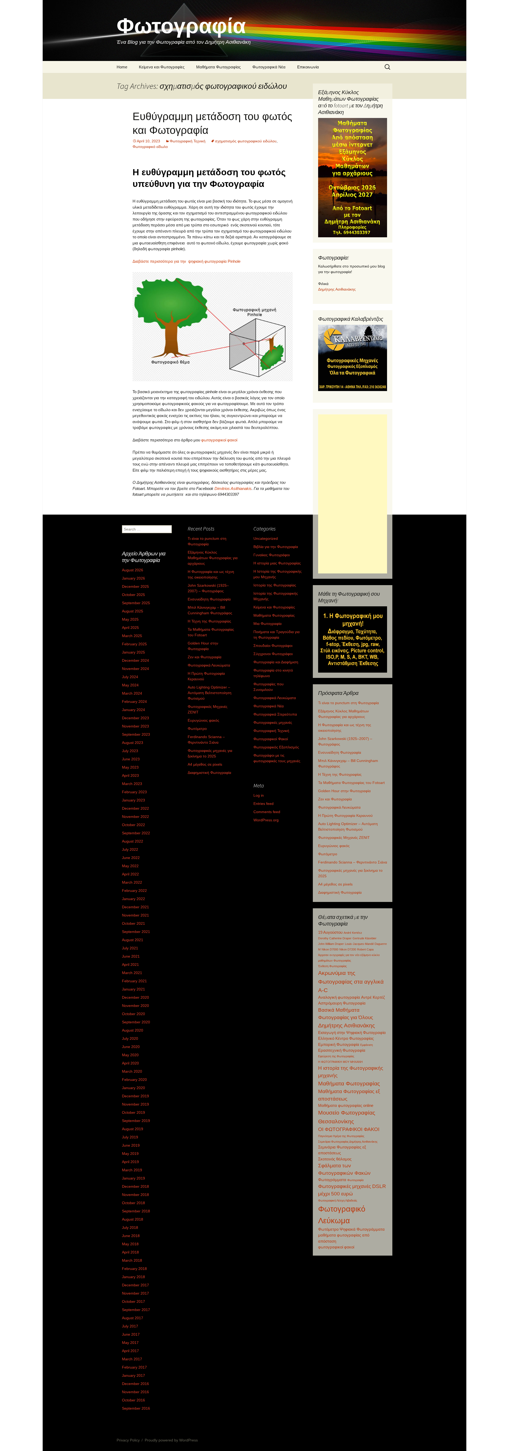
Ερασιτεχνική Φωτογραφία (341, 1050)
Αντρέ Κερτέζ (373, 997)
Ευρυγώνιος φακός (334, 846)
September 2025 (136, 603)
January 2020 (133, 1088)
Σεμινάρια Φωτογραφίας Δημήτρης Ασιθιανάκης (348, 1141)
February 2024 (134, 701)
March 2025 (132, 636)
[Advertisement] (352, 493)
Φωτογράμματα (332, 1179)
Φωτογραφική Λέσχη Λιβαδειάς (337, 1200)
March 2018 (132, 1260)
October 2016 (133, 1400)
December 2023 (135, 718)
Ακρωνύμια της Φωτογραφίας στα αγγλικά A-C (351, 981)
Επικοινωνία (308, 67)
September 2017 (136, 1310)
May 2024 (130, 685)
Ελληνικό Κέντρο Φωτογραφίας (346, 1038)
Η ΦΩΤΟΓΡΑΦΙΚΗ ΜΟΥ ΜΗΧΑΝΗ (340, 1061)
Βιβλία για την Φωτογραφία (275, 547)
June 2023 (131, 759)
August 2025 (132, 611)
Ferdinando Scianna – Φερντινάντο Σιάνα (352, 862)
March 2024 (132, 693)
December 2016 (135, 1384)
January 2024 (133, 710)
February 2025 (134, 644)
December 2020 (135, 997)
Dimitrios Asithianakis (233, 488)
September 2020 (136, 1022)
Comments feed (266, 812)
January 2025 (133, 652)
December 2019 (135, 1096)
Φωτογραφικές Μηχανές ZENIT (344, 837)
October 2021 (133, 923)
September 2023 (136, 734)
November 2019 (135, 1104)
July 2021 (130, 948)
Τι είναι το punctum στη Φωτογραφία (348, 703)
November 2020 (135, 1005)
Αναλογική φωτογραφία (339, 997)
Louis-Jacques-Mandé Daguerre (366, 943)
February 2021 (134, 981)
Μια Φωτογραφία (267, 623)
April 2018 (130, 1252)
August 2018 (132, 1219)
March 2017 (132, 1359)
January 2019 (133, 1178)
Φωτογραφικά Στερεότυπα (275, 714)
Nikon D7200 (347, 949)
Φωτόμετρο (327, 854)
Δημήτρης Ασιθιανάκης (337, 289)
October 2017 (133, 1301)
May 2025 (130, 619)
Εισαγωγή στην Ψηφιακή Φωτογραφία (352, 1032)
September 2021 (136, 932)
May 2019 (130, 1153)
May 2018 (130, 1244)
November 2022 (135, 816)
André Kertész (353, 932)
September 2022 (136, 833)
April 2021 (130, 964)
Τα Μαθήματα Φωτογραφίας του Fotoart (351, 783)
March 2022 (132, 882)
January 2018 (133, 1277)
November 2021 (135, 915)
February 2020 (134, 1079)
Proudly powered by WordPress (171, 1440)
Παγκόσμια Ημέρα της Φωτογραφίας (341, 1136)
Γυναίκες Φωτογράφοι (271, 555)
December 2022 (135, 808)
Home (122, 67)
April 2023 (130, 775)
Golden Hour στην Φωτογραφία (344, 791)
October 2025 (133, 595)
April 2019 (130, 1162)
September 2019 (136, 1121)
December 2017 (135, 1285)
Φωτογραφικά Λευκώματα (339, 807)
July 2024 (130, 677)
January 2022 (133, 899)
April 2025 (130, 627)
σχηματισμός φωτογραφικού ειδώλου (246, 141)
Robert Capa (365, 949)
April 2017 (130, 1351)
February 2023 (134, 792)
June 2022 (131, 858)
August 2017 (132, 1318)
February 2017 (134, 1367)
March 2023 (132, 784)
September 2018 (136, 1211)
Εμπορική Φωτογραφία (338, 1044)
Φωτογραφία (355, 1180)
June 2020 (131, 1047)
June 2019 (131, 1145)
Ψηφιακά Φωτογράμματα (362, 1229)
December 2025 (135, 586)
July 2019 (130, 1137)
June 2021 (131, 956)
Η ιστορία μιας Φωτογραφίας (277, 563)
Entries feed (263, 803)
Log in (258, 795)
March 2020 (132, 1071)
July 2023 (130, 751)
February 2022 (134, 890)
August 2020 (132, 1030)
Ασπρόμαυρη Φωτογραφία (342, 1003)
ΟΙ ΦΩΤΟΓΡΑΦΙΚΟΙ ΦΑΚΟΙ (348, 1129)
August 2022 (132, 841)
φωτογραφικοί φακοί (219, 440)
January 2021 (133, 989)
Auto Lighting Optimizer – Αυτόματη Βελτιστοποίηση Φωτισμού (209, 692)
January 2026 (133, 578)
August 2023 (132, 742)
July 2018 (130, 1227)
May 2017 (130, 1342)
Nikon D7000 (330, 949)
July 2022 (130, 849)
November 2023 (135, 726)
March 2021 (132, 973)
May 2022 (130, 866)
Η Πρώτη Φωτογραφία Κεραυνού (345, 815)
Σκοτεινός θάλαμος (335, 1159)
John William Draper (331, 943)
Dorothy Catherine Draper (335, 938)
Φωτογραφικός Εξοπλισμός (276, 747)
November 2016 (135, 1392)
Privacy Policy (128, 1440)
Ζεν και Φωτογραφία (335, 799)
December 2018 (135, 1186)
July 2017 (130, 1326)
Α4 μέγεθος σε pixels (335, 884)
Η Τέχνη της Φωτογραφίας (340, 774)
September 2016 (136, 1408)
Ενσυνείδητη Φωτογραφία (339, 752)
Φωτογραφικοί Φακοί (270, 739)
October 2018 (133, 1203)
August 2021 (132, 940)
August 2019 (132, 1129)
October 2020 (133, 1014)
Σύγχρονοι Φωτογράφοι (273, 654)
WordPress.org (266, 820)
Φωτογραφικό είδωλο (150, 146)
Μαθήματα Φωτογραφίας (218, 67)
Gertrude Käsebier (364, 938)
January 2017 (133, 1375)
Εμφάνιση (366, 1044)
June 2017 (131, 1334)
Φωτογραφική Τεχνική (187, 141)
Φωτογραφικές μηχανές (272, 722)
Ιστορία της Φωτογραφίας (274, 585)
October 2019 (133, 1112)
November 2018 (135, 1195)
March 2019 (132, 1170)
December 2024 (135, 660)
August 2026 (132, 570)
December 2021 (135, 907)
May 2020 (130, 1055)
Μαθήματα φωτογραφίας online (345, 1105)
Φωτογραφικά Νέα (269, 67)
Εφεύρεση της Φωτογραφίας (336, 1056)
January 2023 (133, 800)
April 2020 (130, 1063)
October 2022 (133, 825)
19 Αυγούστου (330, 932)
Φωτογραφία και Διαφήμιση (275, 662)
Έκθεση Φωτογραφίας (332, 966)
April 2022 (130, 874)
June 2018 (131, 1236)
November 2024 (135, 669)
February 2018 (134, 1268)
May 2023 (130, 767)
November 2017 (135, 1293)
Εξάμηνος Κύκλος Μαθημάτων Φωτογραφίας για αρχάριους (213, 558)
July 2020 (130, 1038)
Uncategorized (265, 538)
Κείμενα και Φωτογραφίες (162, 67)
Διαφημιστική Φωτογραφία (340, 892)
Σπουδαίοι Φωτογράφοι (272, 645)
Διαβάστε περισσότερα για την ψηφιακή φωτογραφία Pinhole (186, 261)
